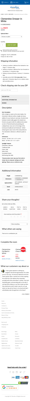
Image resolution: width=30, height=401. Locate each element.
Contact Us (4, 305)
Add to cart (11, 45)
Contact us (6, 2)
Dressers (11, 14)
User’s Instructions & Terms (8, 313)
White (16, 189)
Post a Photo (25, 208)
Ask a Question (12, 208)
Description (5, 96)
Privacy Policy (5, 308)
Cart (27, 2)
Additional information (9, 99)
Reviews (4, 103)
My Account (4, 322)
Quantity (3, 41)
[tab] (15, 96)
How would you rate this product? (13, 214)
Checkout (4, 327)
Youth (6, 14)
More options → (7, 259)
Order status (15, 2)
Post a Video (19, 208)
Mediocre (15, 217)
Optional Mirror (4, 33)
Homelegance (6, 24)
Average (18, 217)
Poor (12, 217)
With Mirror (18, 182)
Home (2, 14)
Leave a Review (5, 208)
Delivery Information (6, 310)
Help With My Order (6, 317)
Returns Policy (5, 315)
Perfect (25, 217)
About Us (4, 303)
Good (21, 217)
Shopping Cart (5, 324)
